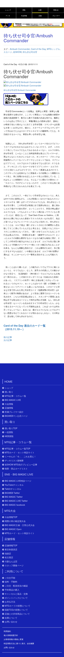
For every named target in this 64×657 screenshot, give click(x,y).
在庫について (11, 618)
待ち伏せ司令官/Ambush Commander (20, 90)
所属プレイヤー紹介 (14, 412)
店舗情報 (9, 408)
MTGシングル (53, 48)
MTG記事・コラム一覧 (15, 396)
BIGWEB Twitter (12, 493)
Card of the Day (38, 48)
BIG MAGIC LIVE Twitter (16, 501)
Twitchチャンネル (13, 489)
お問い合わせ (11, 621)
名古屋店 (9, 557)
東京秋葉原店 (11, 549)
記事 (40, 10)
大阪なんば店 (11, 561)
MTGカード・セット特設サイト (19, 452)
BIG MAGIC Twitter (14, 497)
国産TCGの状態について (16, 610)
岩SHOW (17, 51)
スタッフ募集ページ (14, 565)
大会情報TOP (11, 517)
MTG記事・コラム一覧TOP (17, 448)
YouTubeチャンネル (14, 485)
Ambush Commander (20, 48)
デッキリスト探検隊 (14, 460)
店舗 (40, 16)
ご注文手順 (10, 578)
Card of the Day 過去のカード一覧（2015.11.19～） (25, 327)
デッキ (8, 16)
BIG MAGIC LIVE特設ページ (18, 481)
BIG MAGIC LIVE (13, 400)
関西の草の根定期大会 (15, 521)
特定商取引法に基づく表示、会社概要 (19, 643)
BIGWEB (16, 372)
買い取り (9, 392)
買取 (23, 10)
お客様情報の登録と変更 (13, 639)
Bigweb (8, 5)
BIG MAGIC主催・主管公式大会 (20, 525)
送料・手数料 (11, 581)
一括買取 (9, 432)
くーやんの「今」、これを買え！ (20, 456)
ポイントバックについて (16, 598)
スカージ (8, 51)
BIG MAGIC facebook (15, 505)
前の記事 (8, 337)
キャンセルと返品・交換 (16, 594)
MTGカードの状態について (17, 605)
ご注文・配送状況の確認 (16, 585)
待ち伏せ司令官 (30, 51)
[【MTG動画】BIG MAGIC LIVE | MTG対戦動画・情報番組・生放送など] (32, 25)
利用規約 (7, 631)
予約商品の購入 (12, 590)
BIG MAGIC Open (13, 529)
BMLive (55, 10)
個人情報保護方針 (11, 635)
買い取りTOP (11, 428)
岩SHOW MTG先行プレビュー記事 (21, 464)
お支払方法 (10, 601)
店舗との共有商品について (17, 614)
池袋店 (8, 553)
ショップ (8, 10)
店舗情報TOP (11, 545)
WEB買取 (9, 436)
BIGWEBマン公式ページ (16, 416)
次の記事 (8, 340)
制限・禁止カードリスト (16, 468)
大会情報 (24, 16)
